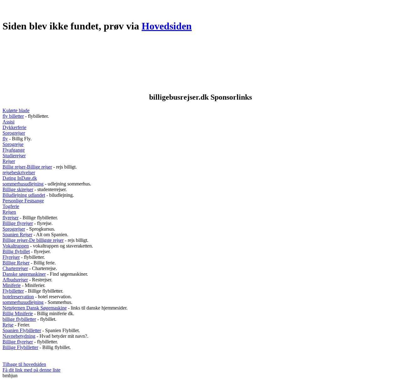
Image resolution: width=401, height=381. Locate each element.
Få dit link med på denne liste (31, 370)
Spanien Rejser (17, 234)
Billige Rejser (16, 262)
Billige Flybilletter (20, 347)
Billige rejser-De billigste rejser (33, 240)
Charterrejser (15, 268)
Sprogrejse (13, 144)
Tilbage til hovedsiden (24, 364)
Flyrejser (11, 257)
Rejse (8, 324)
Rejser (9, 161)
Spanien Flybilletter (22, 330)
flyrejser (10, 217)
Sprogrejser (14, 133)
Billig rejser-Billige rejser (27, 167)
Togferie (11, 206)
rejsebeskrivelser (19, 172)
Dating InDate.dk (20, 178)
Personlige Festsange (23, 200)
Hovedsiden (167, 26)
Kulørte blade (16, 110)
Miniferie (12, 285)
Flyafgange (14, 150)
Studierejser (14, 155)
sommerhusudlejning (23, 183)
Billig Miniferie (18, 313)
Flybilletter (13, 291)
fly (5, 138)
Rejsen (9, 212)
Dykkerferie (14, 127)
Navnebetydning (19, 336)
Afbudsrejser (15, 279)
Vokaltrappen (16, 245)
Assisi (8, 121)
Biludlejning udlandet (24, 195)
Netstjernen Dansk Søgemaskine (35, 308)
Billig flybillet (16, 251)
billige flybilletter (19, 319)
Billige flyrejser (18, 223)
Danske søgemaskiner (24, 274)
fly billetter (13, 116)
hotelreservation (18, 296)
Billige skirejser (18, 189)
